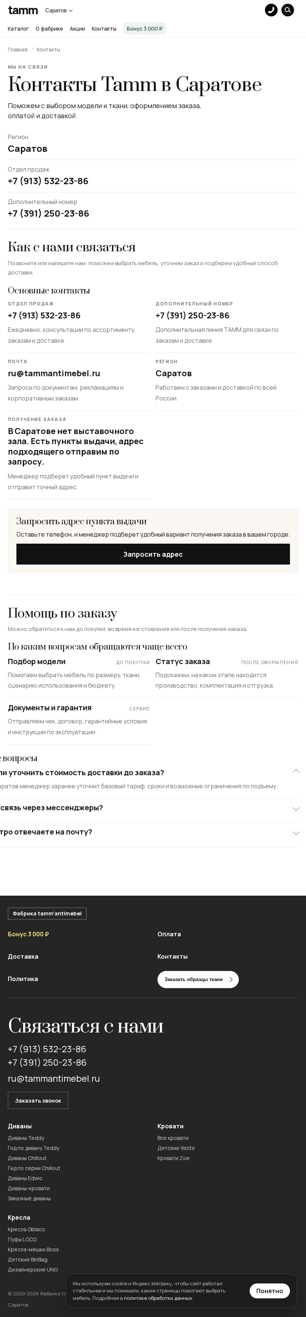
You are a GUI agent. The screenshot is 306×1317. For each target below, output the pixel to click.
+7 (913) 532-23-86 (44, 316)
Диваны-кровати (29, 1188)
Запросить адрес (153, 554)
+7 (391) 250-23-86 (193, 316)
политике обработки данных (158, 1298)
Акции (77, 28)
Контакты (104, 28)
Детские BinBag (27, 1259)
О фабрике (49, 28)
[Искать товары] (287, 10)
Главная (18, 49)
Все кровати (172, 1137)
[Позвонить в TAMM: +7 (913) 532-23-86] (271, 10)
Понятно (269, 1291)
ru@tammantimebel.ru (54, 373)
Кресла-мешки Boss (33, 1249)
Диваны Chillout (27, 1158)
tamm (23, 10)
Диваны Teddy (26, 1137)
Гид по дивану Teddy (33, 1147)
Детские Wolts (176, 1147)
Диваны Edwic (25, 1178)
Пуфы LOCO (22, 1239)
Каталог (18, 28)
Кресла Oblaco (26, 1229)
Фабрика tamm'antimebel (47, 913)
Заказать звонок (38, 1100)
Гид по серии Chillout (34, 1168)
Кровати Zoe (173, 1158)
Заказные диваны (29, 1198)
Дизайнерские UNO (33, 1269)
